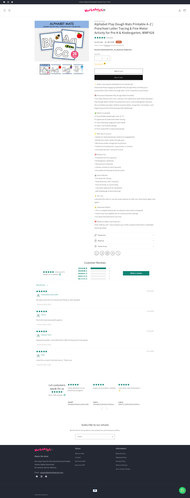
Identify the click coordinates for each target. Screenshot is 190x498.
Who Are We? (79, 454)
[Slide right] (86, 69)
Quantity (97, 54)
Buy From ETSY (80, 461)
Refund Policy (121, 454)
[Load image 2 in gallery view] (56, 69)
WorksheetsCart (43, 494)
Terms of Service (121, 465)
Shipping (107, 45)
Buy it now (118, 77)
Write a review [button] (136, 273)
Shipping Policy (121, 457)
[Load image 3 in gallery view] (67, 69)
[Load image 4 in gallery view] (78, 69)
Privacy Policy (120, 461)
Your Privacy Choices (123, 469)
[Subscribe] (112, 436)
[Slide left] (37, 69)
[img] (41, 291)
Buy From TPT (80, 465)
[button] (4, 10)
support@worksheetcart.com (51, 472)
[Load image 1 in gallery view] (45, 69)
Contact (78, 457)
